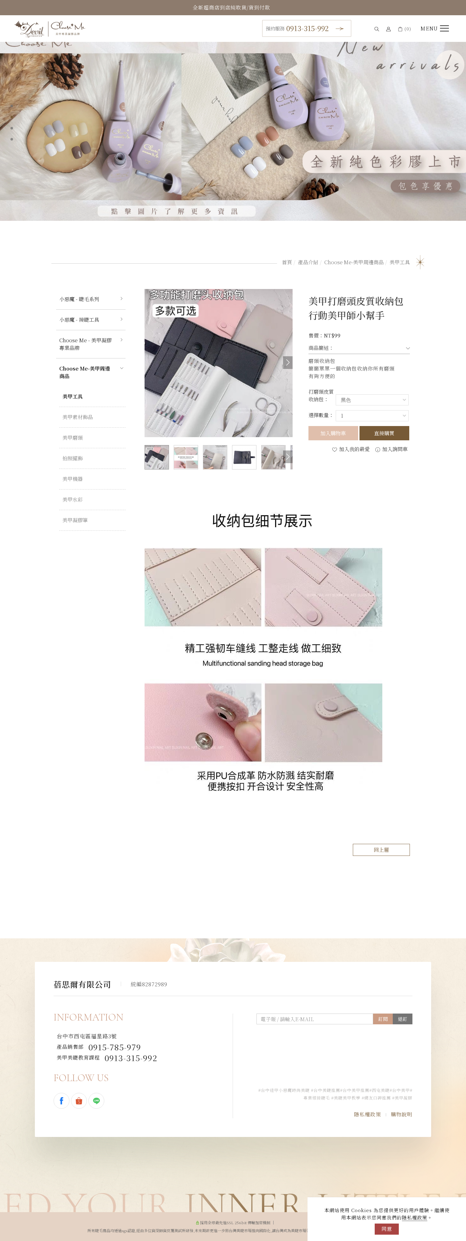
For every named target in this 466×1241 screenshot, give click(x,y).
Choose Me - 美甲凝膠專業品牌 (85, 344)
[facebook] (62, 1101)
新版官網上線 (231, 7)
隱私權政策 (414, 1217)
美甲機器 (72, 479)
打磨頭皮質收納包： (321, 395)
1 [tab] (12, 106)
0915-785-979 (99, 1047)
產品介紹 (308, 262)
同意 (386, 1228)
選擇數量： (321, 415)
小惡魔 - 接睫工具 (79, 319)
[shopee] (79, 1101)
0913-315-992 (297, 28)
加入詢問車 (394, 449)
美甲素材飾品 (77, 417)
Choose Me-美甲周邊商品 (354, 262)
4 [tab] (12, 139)
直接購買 (384, 433)
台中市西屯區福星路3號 (87, 1036)
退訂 (402, 1018)
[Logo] (50, 28)
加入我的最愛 (354, 449)
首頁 (287, 262)
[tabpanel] (233, 124)
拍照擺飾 (72, 458)
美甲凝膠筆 (75, 520)
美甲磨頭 (72, 437)
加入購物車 (333, 433)
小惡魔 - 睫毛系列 (79, 299)
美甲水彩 (72, 499)
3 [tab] (12, 128)
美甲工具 (400, 262)
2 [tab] (11, 117)
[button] (377, 28)
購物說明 (401, 1114)
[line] (97, 1101)
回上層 (381, 849)
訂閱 (383, 1018)
